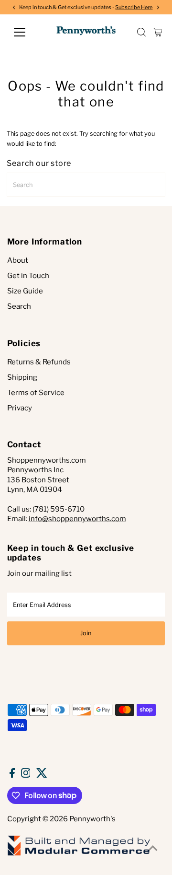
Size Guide (25, 291)
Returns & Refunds (39, 362)
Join (85, 633)
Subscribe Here (133, 7)
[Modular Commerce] (78, 855)
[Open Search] (141, 32)
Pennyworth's (92, 819)
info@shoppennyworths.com (77, 518)
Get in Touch (28, 275)
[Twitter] (42, 775)
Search (19, 306)
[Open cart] (157, 32)
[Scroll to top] (152, 848)
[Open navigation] (26, 32)
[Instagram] (26, 775)
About (17, 260)
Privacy (19, 408)
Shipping (22, 377)
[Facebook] (12, 775)
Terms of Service (35, 392)
